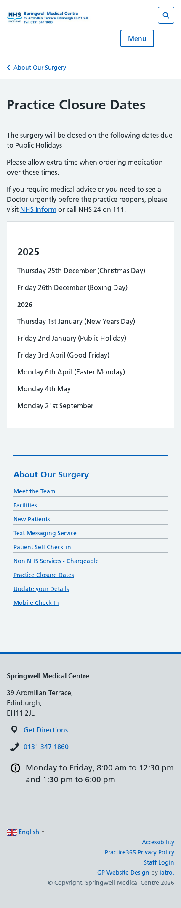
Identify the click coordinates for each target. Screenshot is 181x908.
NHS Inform (38, 209)
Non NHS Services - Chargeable (56, 561)
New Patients (31, 519)
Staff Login (159, 862)
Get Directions (46, 730)
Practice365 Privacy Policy (139, 852)
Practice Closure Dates (43, 575)
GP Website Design (123, 872)
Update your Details (41, 589)
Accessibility (158, 842)
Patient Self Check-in (42, 547)
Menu (137, 38)
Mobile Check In (36, 603)
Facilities (25, 505)
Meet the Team (34, 491)
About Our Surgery (39, 67)
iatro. (167, 872)
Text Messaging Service (45, 533)
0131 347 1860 (46, 747)
